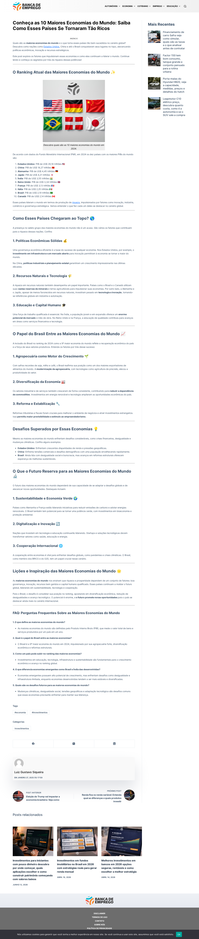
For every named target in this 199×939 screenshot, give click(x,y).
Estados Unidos (51, 46)
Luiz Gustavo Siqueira (28, 772)
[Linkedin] (114, 744)
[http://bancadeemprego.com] (27, 6)
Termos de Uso (99, 917)
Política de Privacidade (99, 928)
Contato (99, 921)
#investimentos (40, 712)
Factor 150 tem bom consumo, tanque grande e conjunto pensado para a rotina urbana (174, 63)
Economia (127, 6)
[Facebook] (33, 744)
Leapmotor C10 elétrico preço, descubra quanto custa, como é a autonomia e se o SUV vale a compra (174, 107)
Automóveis (111, 6)
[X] (73, 744)
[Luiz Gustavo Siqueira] (19, 763)
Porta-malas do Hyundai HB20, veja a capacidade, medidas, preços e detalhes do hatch (174, 85)
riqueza (76, 202)
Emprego (157, 6)
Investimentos (22, 728)
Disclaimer (99, 913)
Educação (172, 6)
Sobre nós (99, 924)
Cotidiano (142, 6)
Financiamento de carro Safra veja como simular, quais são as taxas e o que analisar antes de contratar (174, 40)
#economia (20, 712)
